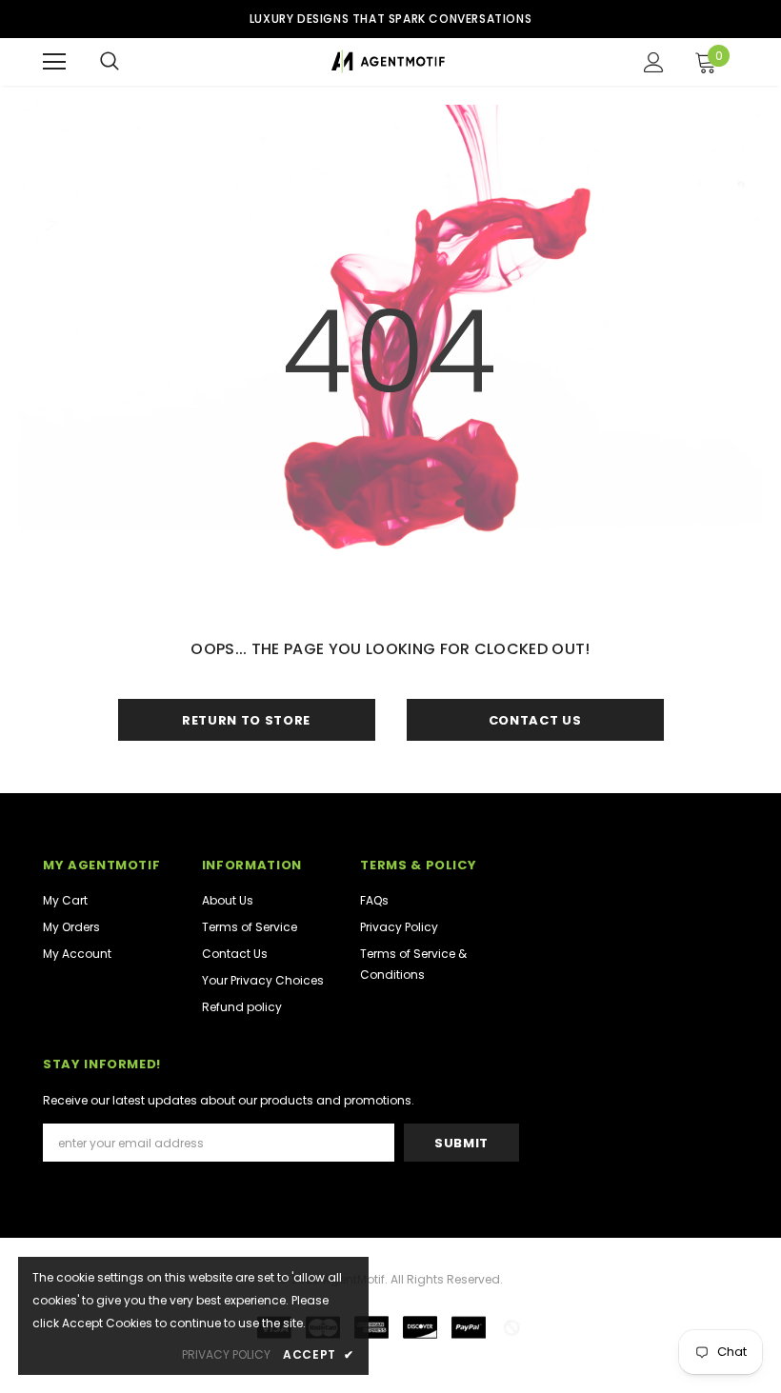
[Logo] (388, 61)
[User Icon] (654, 62)
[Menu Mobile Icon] (54, 61)
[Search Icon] (109, 61)
